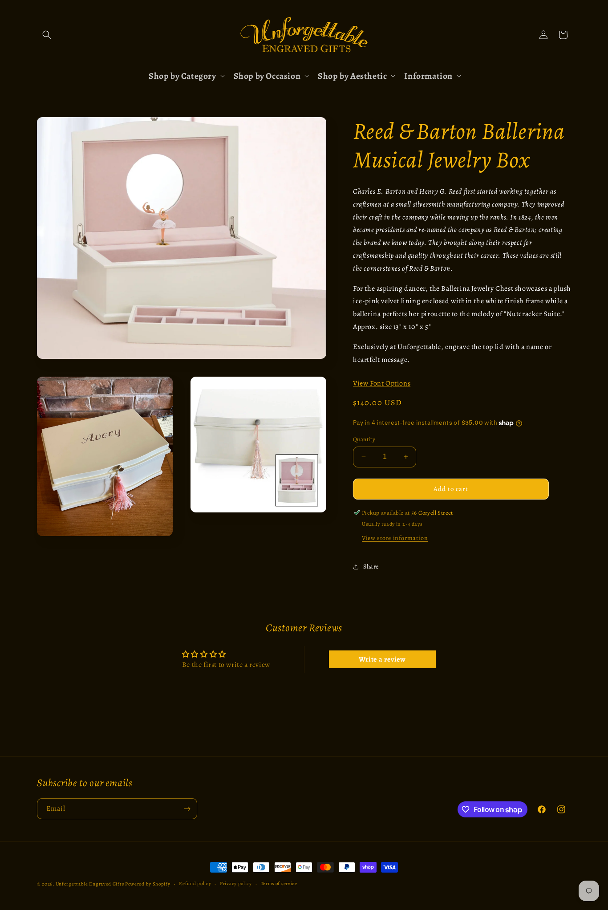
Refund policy (195, 883)
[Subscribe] (187, 808)
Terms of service (279, 883)
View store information (395, 538)
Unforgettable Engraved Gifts (90, 884)
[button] (47, 35)
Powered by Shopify (147, 884)
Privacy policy (236, 883)
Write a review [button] (382, 659)
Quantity (364, 439)
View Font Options (381, 383)
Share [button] (371, 566)
